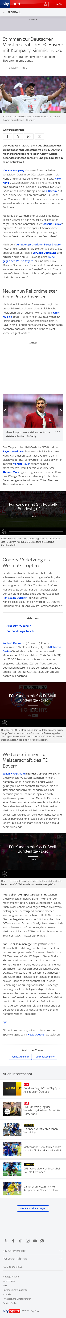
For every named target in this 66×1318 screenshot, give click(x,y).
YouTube (35, 1241)
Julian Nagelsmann (14, 773)
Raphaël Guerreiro (14, 643)
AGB (5, 1285)
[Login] (45, 4)
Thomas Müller (12, 472)
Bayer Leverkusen (14, 451)
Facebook (13, 1241)
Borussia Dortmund (44, 252)
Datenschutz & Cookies (15, 1290)
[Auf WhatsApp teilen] (29, 136)
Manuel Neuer (22, 463)
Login (33, 516)
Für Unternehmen (15, 1259)
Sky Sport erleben (14, 1251)
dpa (5, 1022)
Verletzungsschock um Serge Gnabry (38, 244)
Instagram (27, 1241)
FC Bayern (50, 191)
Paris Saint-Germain (15, 597)
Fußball (14, 12)
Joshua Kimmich (20, 1056)
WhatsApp (42, 1241)
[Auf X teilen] (18, 136)
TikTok (20, 1241)
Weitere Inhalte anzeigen (33, 1208)
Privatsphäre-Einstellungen (17, 1298)
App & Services (13, 1266)
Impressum (9, 1281)
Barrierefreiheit (10, 1303)
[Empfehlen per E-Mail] (39, 136)
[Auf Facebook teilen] (7, 136)
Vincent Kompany (13, 170)
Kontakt (7, 1294)
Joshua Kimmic (52, 223)
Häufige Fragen (11, 1276)
